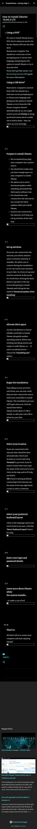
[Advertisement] (18, 703)
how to (6, 657)
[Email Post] (3, 655)
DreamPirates (22, 826)
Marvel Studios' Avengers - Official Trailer (16, 750)
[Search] (34, 3)
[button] (3, 26)
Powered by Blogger (19, 822)
